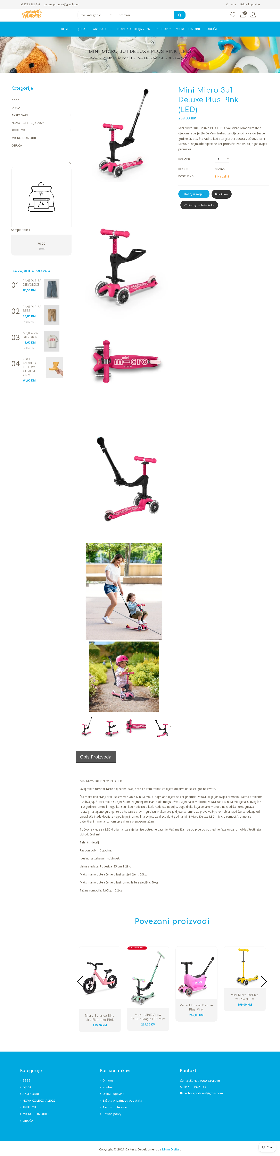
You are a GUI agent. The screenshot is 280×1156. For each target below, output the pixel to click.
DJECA (15, 107)
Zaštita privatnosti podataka (122, 1100)
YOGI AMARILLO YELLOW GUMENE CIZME (30, 367)
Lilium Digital (171, 1149)
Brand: (183, 169)
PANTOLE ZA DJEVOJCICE (32, 282)
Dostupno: (186, 176)
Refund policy (111, 1114)
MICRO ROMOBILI (119, 58)
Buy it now (221, 194)
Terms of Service (114, 1107)
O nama (231, 4)
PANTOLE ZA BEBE (32, 309)
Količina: (184, 159)
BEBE (15, 100)
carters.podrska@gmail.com (61, 4)
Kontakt (108, 1087)
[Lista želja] (232, 14)
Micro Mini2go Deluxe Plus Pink (196, 1007)
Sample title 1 (21, 230)
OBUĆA (16, 145)
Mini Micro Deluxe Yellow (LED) (245, 997)
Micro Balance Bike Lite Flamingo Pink (100, 1017)
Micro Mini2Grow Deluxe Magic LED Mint (148, 1017)
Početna (95, 58)
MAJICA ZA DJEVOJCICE (31, 335)
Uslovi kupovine (250, 4)
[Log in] (253, 14)
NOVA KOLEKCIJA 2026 (27, 123)
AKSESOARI (19, 115)
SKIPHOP (18, 130)
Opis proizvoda (96, 757)
